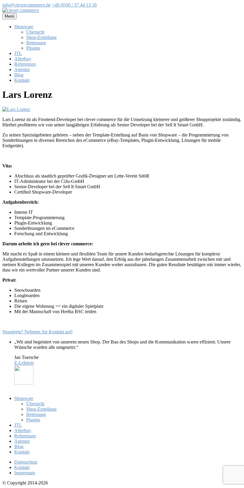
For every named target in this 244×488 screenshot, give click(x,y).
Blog (19, 74)
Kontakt (21, 80)
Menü (9, 16)
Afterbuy (22, 58)
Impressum (24, 472)
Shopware (23, 26)
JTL (18, 53)
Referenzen (25, 64)
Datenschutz (25, 462)
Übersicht (35, 31)
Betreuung (36, 42)
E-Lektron (24, 362)
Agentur (22, 69)
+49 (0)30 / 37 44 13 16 (74, 4)
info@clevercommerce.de (26, 4)
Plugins (33, 48)
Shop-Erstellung (41, 37)
